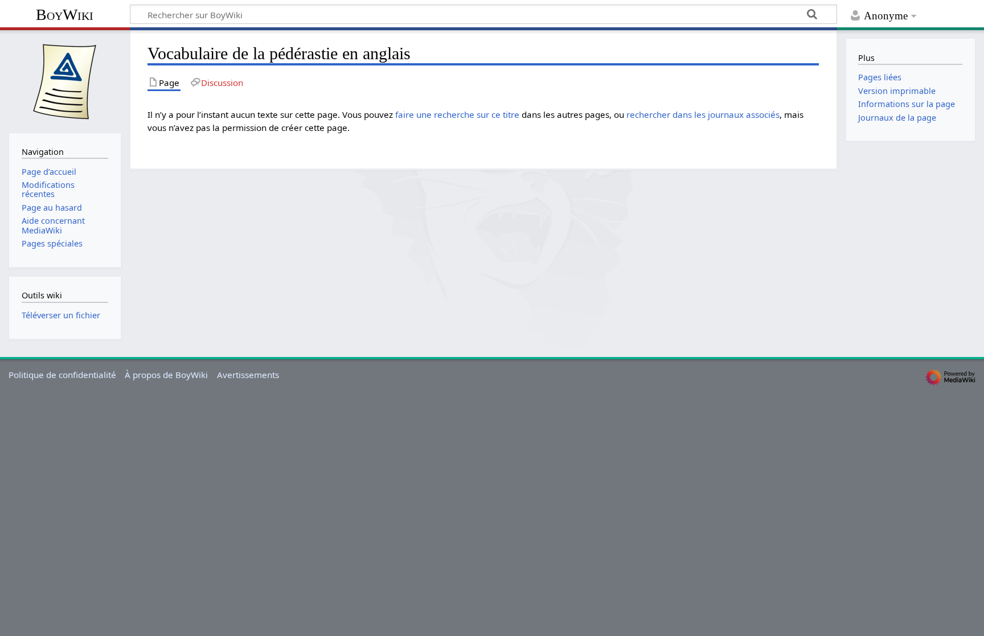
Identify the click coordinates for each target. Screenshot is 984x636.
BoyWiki (64, 14)
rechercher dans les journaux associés (703, 114)
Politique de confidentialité (62, 374)
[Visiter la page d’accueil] (65, 80)
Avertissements (248, 374)
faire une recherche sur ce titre (457, 114)
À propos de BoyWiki (166, 374)
